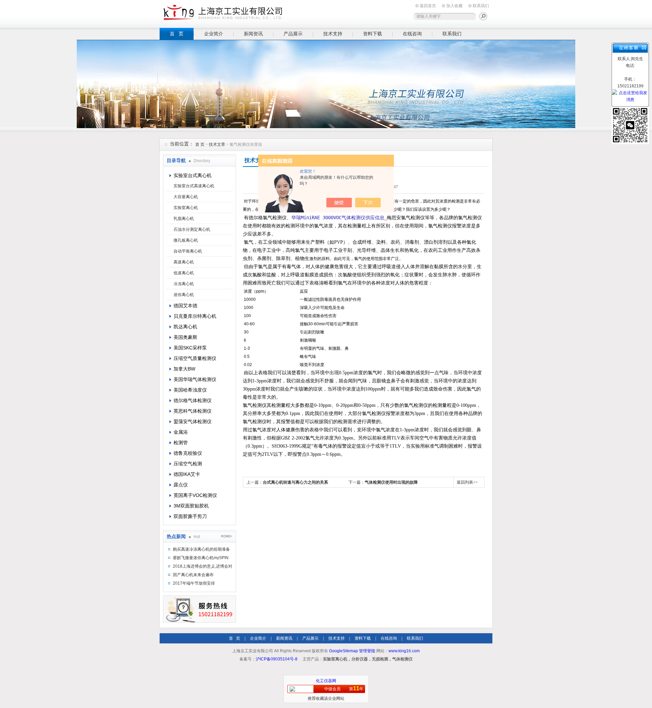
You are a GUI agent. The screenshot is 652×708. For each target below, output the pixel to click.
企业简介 (213, 33)
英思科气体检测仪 (193, 411)
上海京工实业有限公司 (265, 12)
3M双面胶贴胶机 (191, 505)
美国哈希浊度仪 (190, 390)
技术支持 (332, 33)
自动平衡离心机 (188, 251)
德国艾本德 (185, 305)
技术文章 (217, 144)
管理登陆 (367, 651)
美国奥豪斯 (185, 337)
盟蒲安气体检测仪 (193, 421)
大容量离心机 (186, 196)
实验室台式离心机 (193, 175)
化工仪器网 (326, 680)
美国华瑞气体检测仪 (195, 379)
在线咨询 (412, 33)
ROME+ (226, 536)
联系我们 (481, 5)
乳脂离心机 (184, 218)
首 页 (176, 33)
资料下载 (372, 33)
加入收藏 (454, 5)
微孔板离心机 (186, 240)
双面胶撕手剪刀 (190, 516)
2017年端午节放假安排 (194, 583)
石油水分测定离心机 (192, 229)
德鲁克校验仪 (188, 453)
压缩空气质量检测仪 (195, 358)
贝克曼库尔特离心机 (195, 316)
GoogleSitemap (343, 651)
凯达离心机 (185, 326)
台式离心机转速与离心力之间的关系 (295, 482)
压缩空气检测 (188, 463)
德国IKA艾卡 (187, 474)
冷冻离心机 (184, 283)
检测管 (181, 442)
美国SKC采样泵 (190, 347)
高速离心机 (184, 262)
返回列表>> (467, 482)
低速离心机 (184, 273)
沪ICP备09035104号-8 (276, 659)
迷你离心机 (184, 294)
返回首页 (428, 5)
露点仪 (181, 484)
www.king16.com (404, 651)
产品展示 (293, 33)
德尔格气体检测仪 (193, 400)
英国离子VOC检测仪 (195, 495)
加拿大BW (184, 369)
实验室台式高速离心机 (194, 186)
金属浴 (181, 432)
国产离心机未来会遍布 (193, 574)
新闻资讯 (253, 33)
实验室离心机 (186, 207)
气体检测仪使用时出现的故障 (391, 482)
